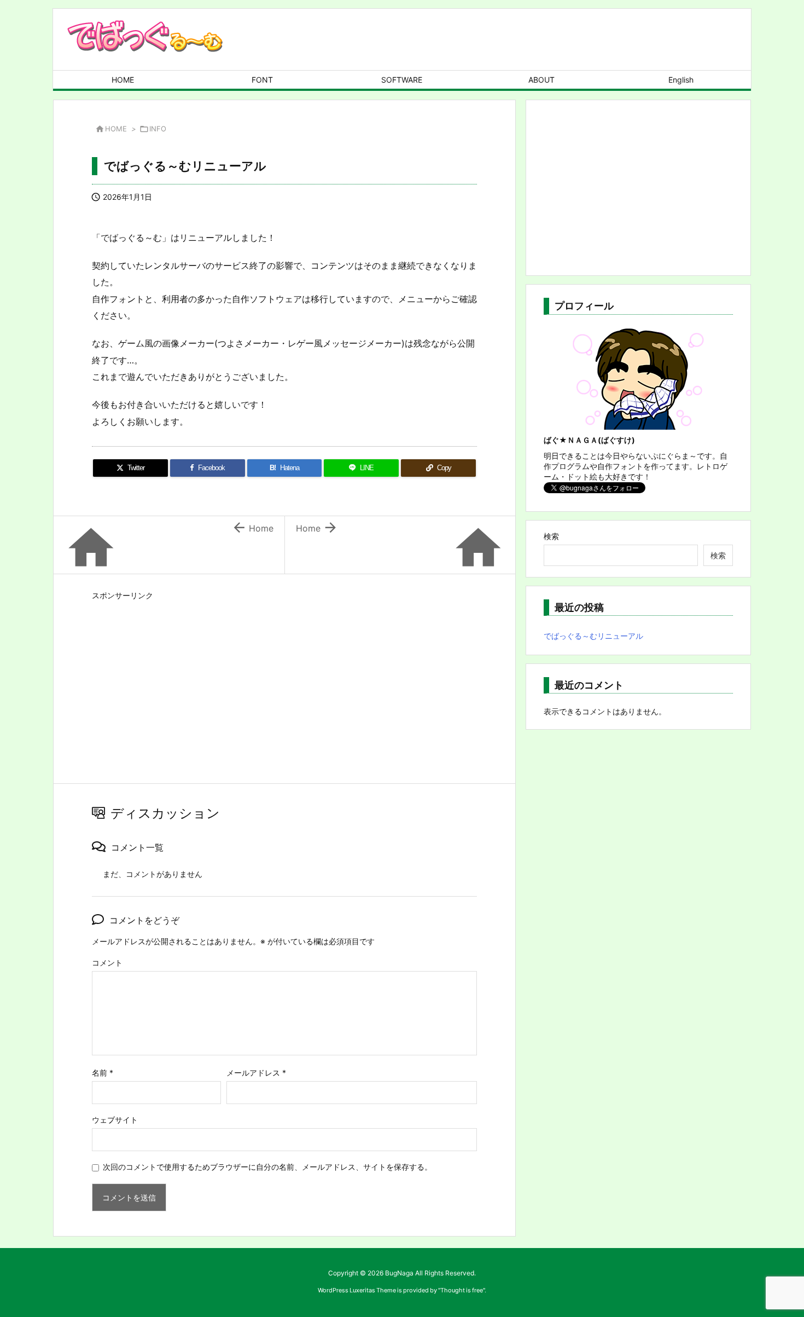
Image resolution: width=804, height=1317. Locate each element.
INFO (157, 128)
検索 (551, 536)
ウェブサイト (115, 1119)
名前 (102, 1072)
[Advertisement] (284, 680)
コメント (107, 962)
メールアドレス (256, 1072)
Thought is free (461, 1290)
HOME (116, 128)
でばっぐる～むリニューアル (593, 635)
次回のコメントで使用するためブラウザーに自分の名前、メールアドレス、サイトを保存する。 (267, 1166)
